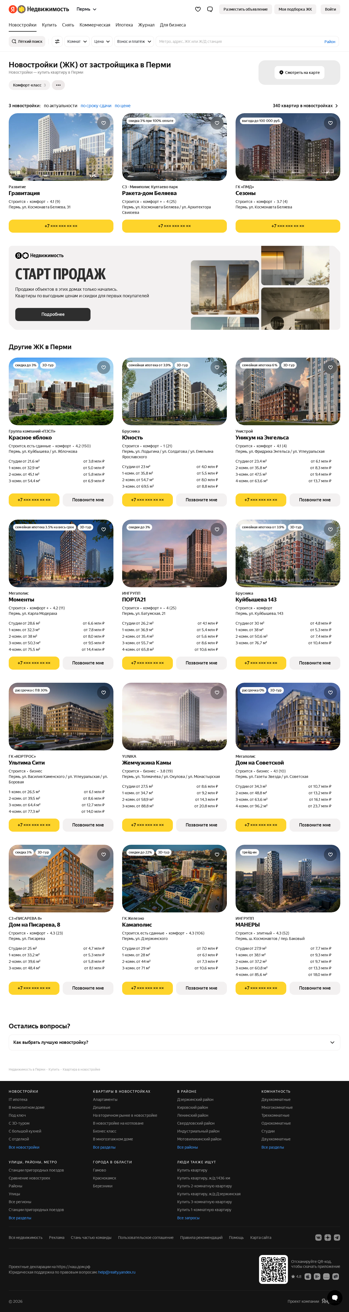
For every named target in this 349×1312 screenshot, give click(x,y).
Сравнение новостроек (29, 1178)
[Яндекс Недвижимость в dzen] (327, 1237)
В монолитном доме (27, 1107)
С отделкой (19, 1139)
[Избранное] (198, 9)
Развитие (17, 187)
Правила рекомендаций (201, 1237)
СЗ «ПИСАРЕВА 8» (25, 918)
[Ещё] (58, 85)
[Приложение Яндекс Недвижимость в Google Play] (317, 1276)
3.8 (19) (166, 771)
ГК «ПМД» (245, 187)
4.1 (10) (279, 771)
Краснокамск (104, 1178)
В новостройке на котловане (118, 1123)
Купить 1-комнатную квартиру (204, 1210)
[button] (210, 9)
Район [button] (329, 42)
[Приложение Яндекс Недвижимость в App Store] (308, 1276)
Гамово (99, 1170)
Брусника (131, 431)
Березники (102, 1186)
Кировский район (192, 1107)
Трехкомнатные (275, 1115)
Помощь (236, 1237)
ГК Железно (133, 918)
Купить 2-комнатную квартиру (204, 1186)
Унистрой (244, 431)
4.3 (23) (56, 933)
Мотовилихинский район (199, 1139)
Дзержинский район (195, 1099)
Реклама (56, 1237)
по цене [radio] (123, 105)
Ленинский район (192, 1115)
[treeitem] (24, 25)
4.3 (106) (196, 933)
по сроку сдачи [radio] (96, 105)
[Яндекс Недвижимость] (39, 9)
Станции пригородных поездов (36, 1170)
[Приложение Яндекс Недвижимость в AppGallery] (326, 1276)
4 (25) (171, 201)
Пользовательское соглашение (146, 1237)
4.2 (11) (59, 608)
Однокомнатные (276, 1123)
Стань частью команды (91, 1237)
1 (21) (167, 446)
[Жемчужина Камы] (174, 716)
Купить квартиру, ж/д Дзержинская (208, 1194)
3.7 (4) (282, 201)
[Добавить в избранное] (103, 123)
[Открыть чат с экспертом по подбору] (334, 1297)
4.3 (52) (282, 933)
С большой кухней (25, 1131)
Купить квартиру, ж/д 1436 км (203, 1178)
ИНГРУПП (131, 593)
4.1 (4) (282, 446)
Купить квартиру (192, 1170)
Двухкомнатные (276, 1099)
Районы (15, 1186)
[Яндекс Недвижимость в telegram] (337, 1237)
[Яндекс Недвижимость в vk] (318, 1237)
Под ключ (17, 1115)
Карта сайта (260, 1237)
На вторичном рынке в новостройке (125, 1115)
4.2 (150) (83, 446)
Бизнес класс (104, 1131)
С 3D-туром (19, 1123)
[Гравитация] (61, 147)
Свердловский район (196, 1123)
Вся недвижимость (26, 1237)
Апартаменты (105, 1099)
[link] (330, 9)
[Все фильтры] (57, 41)
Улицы (14, 1194)
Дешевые (101, 1107)
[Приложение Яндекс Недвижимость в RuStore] (335, 1276)
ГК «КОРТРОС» (22, 756)
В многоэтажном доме (113, 1139)
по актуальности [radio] (60, 105)
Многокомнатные (277, 1107)
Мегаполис (19, 593)
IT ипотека (18, 1099)
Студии (268, 1131)
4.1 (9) (55, 201)
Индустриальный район (198, 1131)
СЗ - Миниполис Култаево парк (150, 187)
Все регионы (20, 1202)
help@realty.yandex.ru (117, 1272)
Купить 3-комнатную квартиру (204, 1202)
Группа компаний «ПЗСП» (32, 431)
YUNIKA (129, 756)
